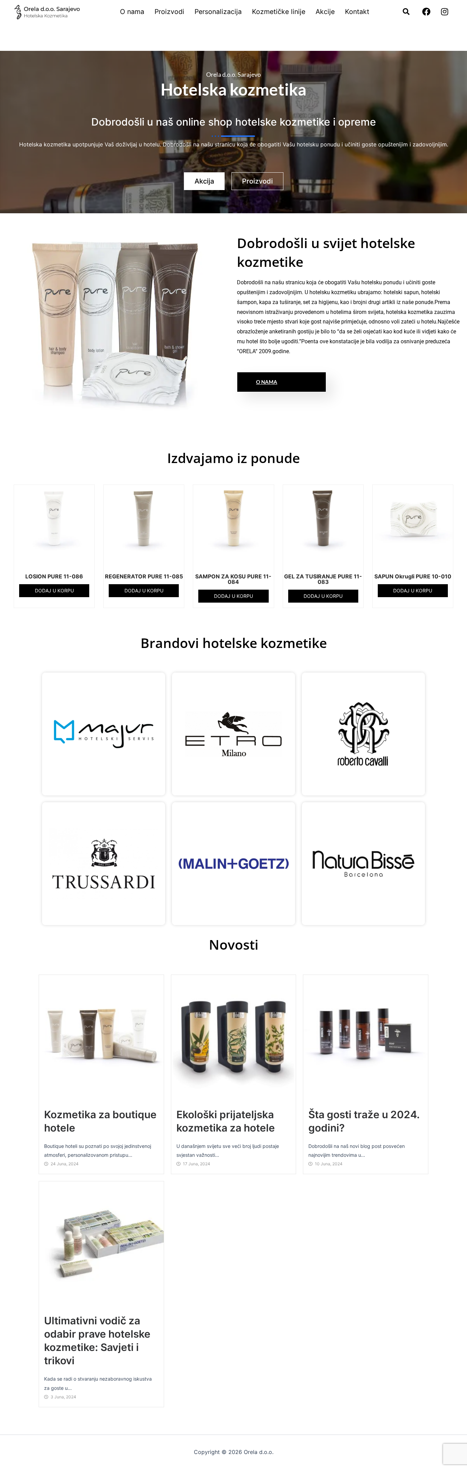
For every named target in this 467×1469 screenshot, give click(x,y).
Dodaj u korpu (54, 590)
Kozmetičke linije (278, 12)
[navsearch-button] (403, 12)
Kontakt (357, 12)
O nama (132, 12)
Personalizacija (218, 12)
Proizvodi (169, 12)
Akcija (204, 181)
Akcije (325, 12)
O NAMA (266, 382)
